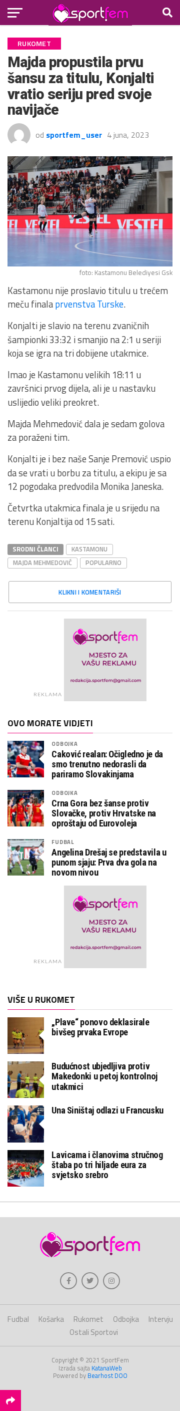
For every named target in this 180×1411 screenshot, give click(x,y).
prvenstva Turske (89, 304)
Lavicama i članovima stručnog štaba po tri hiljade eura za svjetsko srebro (107, 1165)
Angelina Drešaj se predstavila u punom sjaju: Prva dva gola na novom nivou (109, 863)
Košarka (51, 1319)
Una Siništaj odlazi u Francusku (108, 1110)
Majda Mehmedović (42, 562)
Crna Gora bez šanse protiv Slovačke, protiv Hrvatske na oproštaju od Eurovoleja (104, 813)
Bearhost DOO (108, 1375)
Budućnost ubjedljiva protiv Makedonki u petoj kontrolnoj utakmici (105, 1076)
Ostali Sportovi (94, 1332)
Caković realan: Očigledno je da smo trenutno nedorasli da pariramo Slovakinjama (107, 764)
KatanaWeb (107, 1368)
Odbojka (65, 743)
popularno (104, 562)
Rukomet (89, 1319)
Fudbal (63, 841)
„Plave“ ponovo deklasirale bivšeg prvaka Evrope (100, 1027)
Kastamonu (90, 549)
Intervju (160, 1319)
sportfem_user (74, 135)
